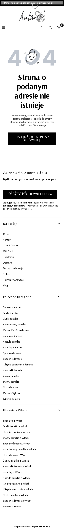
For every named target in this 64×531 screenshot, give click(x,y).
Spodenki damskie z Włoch (17, 501)
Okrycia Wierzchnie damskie (18, 364)
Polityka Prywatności (13, 280)
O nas (6, 234)
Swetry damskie (11, 382)
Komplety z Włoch (12, 472)
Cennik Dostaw (10, 245)
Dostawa (7, 262)
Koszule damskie (11, 341)
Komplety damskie (12, 347)
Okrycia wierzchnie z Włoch (18, 489)
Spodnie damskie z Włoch (16, 443)
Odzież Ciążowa (11, 393)
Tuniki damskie (10, 313)
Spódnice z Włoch (12, 420)
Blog (5, 285)
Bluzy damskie (10, 387)
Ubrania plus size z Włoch (16, 432)
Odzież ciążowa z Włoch (16, 483)
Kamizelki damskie (12, 370)
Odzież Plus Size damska (16, 330)
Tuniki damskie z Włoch (15, 426)
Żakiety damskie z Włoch (16, 461)
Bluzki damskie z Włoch (15, 495)
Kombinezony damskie (14, 324)
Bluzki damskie (10, 319)
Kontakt (6, 240)
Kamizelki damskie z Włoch (17, 466)
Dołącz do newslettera (29, 194)
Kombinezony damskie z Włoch (19, 449)
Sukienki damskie (11, 307)
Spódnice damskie (12, 336)
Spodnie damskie (12, 353)
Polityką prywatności (22, 208)
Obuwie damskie (11, 399)
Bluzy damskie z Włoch (15, 455)
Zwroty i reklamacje (13, 268)
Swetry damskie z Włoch (16, 438)
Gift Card (8, 251)
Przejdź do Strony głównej (32, 138)
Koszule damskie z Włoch (16, 478)
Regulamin (8, 257)
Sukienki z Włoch (12, 506)
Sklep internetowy (31, 526)
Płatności (7, 274)
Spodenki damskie (12, 359)
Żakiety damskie (11, 376)
